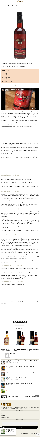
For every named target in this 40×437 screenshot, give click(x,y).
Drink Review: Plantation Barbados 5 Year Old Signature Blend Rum (6, 349)
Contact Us (3, 415)
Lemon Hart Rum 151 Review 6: (7, 81)
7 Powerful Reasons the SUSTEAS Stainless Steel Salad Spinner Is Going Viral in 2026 (10, 431)
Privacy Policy (3, 413)
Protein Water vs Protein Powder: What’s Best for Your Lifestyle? (19, 383)
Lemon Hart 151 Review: (6, 73)
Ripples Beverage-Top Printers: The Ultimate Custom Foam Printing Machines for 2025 (22, 373)
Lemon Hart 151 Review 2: (6, 76)
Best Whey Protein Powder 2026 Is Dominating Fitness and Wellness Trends (21, 360)
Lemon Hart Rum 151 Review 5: (7, 80)
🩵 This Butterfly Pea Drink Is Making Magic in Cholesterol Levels (19, 377)
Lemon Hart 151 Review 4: (6, 78)
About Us (2, 411)
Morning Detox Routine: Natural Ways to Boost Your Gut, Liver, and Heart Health (22, 389)
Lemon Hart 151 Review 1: (7, 74)
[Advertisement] (20, 135)
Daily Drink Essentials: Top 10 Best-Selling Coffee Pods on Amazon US (20, 366)
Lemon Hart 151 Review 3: (6, 77)
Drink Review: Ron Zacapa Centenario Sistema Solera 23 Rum (20, 349)
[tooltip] (14, 322)
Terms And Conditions (5, 417)
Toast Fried (13, 353)
